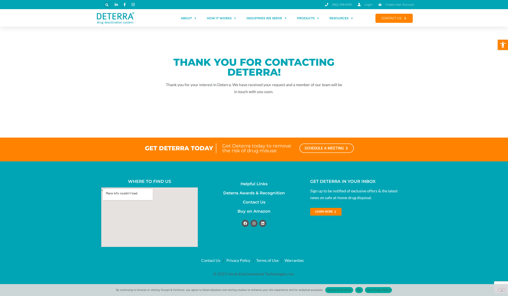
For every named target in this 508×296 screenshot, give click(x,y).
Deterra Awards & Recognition (254, 193)
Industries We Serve (264, 18)
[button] (503, 45)
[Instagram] (254, 223)
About (186, 18)
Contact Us (254, 202)
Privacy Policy (238, 260)
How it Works (219, 18)
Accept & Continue (339, 289)
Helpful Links (254, 183)
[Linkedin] (262, 223)
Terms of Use (267, 260)
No (359, 289)
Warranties (294, 260)
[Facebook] (245, 223)
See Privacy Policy (378, 289)
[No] (501, 290)
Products (306, 18)
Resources (338, 18)
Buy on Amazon (254, 211)
